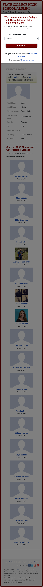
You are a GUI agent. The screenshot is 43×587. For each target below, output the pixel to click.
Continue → (21, 45)
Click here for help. (28, 60)
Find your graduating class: (15, 34)
